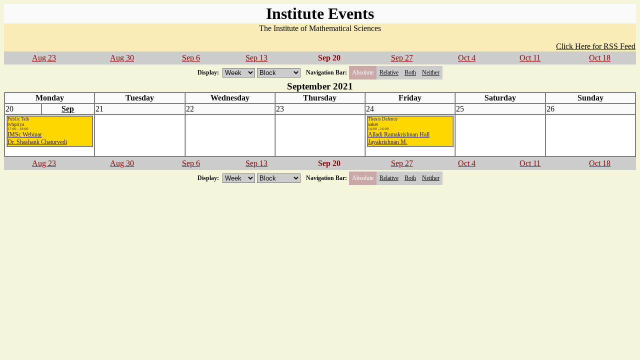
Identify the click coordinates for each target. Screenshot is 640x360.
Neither (431, 72)
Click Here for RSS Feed (596, 46)
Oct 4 (467, 58)
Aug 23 (44, 58)
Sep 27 (402, 58)
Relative (389, 72)
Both (410, 72)
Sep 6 (191, 58)
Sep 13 (257, 58)
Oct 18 (599, 58)
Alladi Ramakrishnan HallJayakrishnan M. (399, 138)
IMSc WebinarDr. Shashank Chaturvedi (37, 138)
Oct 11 (530, 58)
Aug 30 (122, 58)
